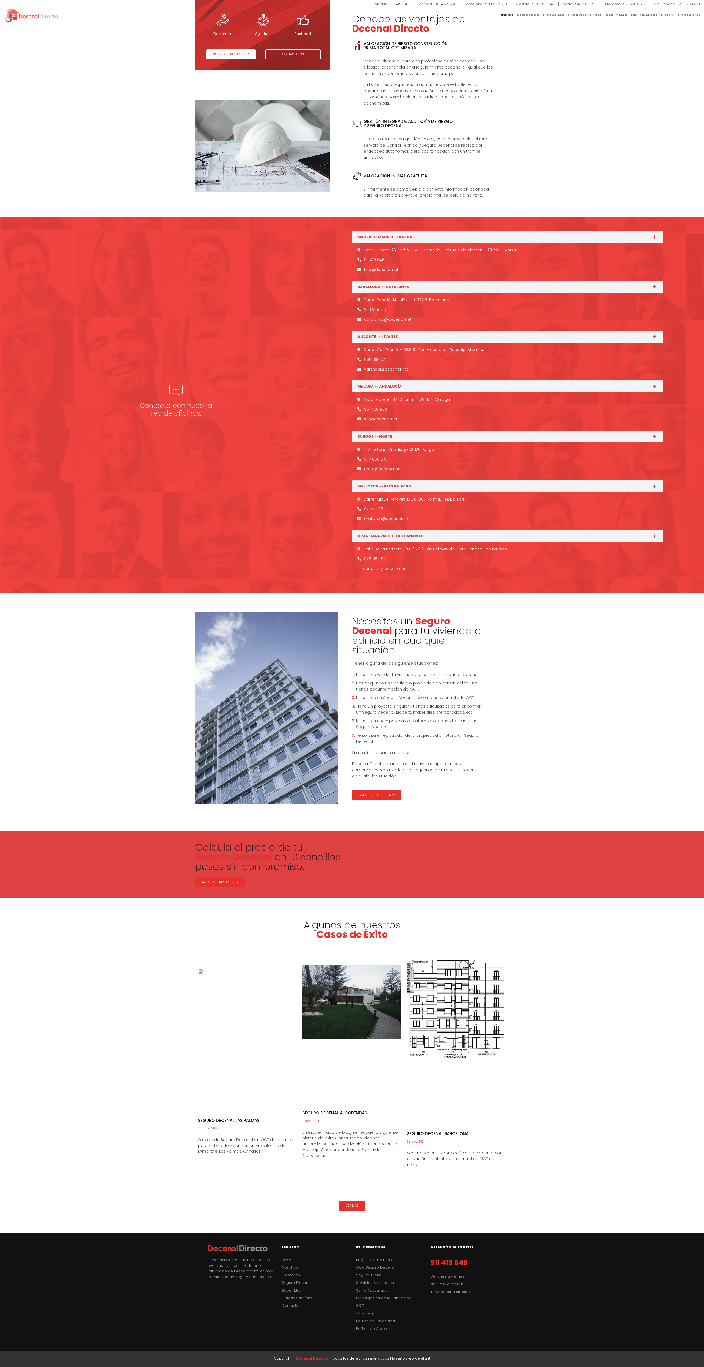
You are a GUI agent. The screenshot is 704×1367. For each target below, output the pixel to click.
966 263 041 (543, 4)
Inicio (507, 15)
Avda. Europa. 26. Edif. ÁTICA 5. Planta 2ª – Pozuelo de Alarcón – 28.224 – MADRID (441, 250)
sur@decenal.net (380, 419)
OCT (360, 1305)
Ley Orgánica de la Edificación (383, 1298)
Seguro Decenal (297, 1282)
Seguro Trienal (369, 1275)
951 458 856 (446, 4)
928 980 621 (689, 4)
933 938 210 (496, 4)
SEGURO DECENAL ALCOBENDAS (334, 1113)
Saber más (616, 15)
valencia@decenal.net (386, 369)
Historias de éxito (650, 15)
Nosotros (528, 15)
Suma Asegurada (372, 1290)
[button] (231, 54)
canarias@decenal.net (385, 568)
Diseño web (403, 1358)
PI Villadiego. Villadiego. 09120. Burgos (399, 449)
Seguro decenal (585, 15)
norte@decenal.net (383, 469)
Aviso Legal (366, 1313)
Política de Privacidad (375, 1321)
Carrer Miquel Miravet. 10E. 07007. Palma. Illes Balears (414, 499)
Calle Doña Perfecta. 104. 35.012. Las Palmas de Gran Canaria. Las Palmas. (435, 549)
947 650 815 (585, 4)
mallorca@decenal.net (386, 518)
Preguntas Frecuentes (375, 1259)
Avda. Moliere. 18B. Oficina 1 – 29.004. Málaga (406, 399)
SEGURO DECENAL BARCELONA (438, 1133)
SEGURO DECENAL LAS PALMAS (229, 1120)
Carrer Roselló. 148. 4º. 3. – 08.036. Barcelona (406, 300)
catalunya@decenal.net (387, 319)
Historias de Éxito (297, 1298)
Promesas (553, 15)
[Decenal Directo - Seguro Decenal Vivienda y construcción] (31, 15)
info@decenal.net (381, 269)
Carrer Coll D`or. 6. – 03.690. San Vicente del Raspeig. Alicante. (423, 349)
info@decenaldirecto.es (452, 1291)
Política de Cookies (373, 1328)
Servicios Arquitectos (375, 1282)
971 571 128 (632, 4)
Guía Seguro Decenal (375, 1267)
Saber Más (291, 1290)
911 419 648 (400, 4)
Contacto (689, 15)
